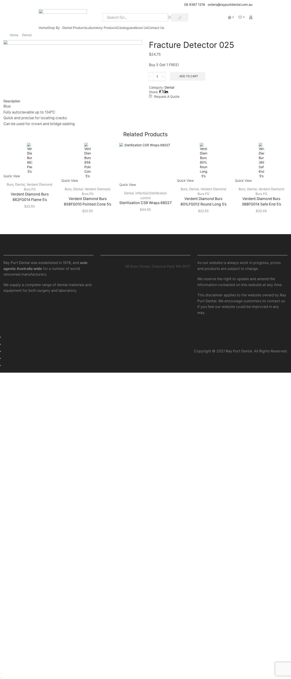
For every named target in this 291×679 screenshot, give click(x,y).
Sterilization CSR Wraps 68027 (145, 203)
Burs (10, 184)
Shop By (53, 28)
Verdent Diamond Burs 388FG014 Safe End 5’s (261, 201)
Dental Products (74, 28)
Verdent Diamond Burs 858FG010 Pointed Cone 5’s (87, 201)
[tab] (145, 101)
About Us (141, 28)
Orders (8, 344)
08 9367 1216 (193, 4)
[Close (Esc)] (0, 673)
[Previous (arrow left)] (0, 677)
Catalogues (125, 28)
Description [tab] (11, 101)
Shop (7, 337)
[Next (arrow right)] (2, 677)
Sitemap (9, 365)
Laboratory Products (101, 28)
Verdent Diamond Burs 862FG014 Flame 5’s (30, 197)
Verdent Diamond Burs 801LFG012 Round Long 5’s (203, 201)
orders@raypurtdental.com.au (229, 4)
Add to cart (188, 76)
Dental (27, 35)
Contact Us (156, 28)
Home (43, 28)
